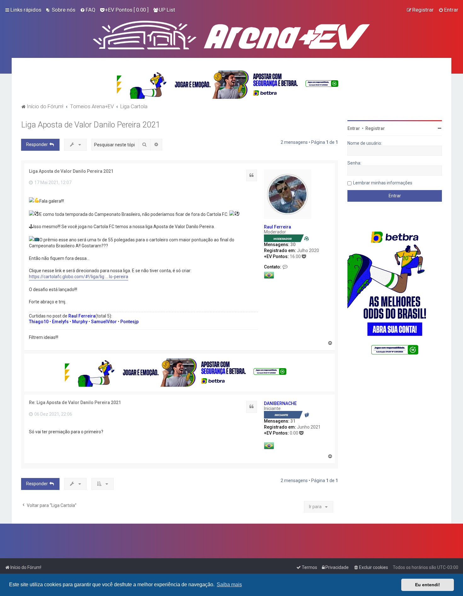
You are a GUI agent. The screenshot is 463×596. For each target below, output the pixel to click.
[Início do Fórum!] (231, 33)
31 (292, 421)
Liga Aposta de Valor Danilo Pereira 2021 (90, 124)
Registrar (375, 128)
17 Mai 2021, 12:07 (52, 182)
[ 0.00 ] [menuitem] (127, 10)
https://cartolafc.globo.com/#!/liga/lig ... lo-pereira (78, 276)
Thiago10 (39, 321)
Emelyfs (60, 321)
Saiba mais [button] (229, 584)
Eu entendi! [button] (427, 584)
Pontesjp (129, 321)
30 (292, 244)
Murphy (80, 321)
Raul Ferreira (277, 226)
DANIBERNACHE (280, 403)
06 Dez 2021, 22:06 (52, 414)
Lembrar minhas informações (382, 182)
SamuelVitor (104, 321)
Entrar (353, 128)
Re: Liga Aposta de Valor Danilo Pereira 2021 (75, 402)
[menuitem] (60, 9)
